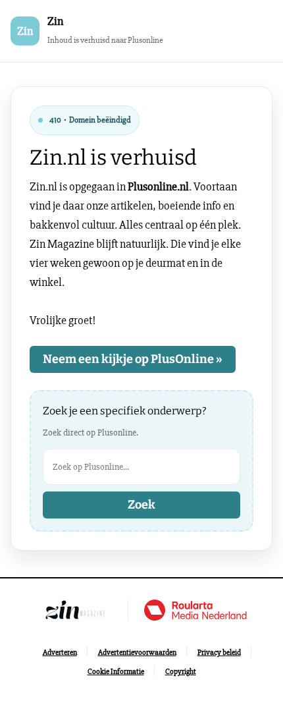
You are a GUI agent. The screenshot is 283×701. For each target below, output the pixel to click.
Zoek (141, 504)
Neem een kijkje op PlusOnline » (132, 359)
